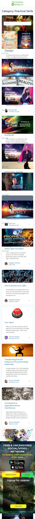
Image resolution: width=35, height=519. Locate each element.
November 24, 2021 (14, 338)
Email (18, 492)
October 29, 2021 (13, 424)
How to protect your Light (15, 286)
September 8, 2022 (14, 225)
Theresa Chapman (14, 337)
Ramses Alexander (14, 380)
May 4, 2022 (12, 264)
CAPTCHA (18, 500)
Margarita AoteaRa (14, 263)
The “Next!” (9, 323)
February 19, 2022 (13, 301)
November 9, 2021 (14, 382)
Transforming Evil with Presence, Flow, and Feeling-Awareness (16, 362)
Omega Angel (13, 110)
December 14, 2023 (14, 111)
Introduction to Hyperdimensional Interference (12, 405)
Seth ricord (12, 223)
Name (18, 484)
